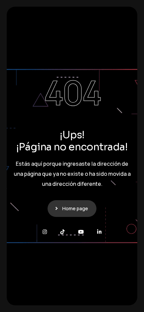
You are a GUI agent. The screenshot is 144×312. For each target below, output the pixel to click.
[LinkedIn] (99, 231)
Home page (75, 208)
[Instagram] (45, 231)
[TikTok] (62, 231)
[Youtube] (81, 231)
